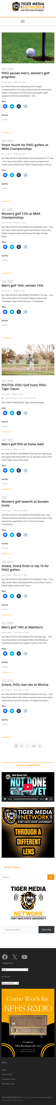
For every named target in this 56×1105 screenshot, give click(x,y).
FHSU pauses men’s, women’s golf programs (25, 75)
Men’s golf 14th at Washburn (22, 627)
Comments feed (8, 1079)
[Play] (5, 799)
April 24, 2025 (20, 154)
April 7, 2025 (18, 394)
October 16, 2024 (22, 690)
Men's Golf (31, 398)
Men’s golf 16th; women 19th (22, 285)
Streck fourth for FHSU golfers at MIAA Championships (25, 147)
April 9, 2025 (20, 291)
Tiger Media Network (11, 1097)
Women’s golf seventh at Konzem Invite (25, 503)
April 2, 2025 (20, 449)
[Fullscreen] (50, 799)
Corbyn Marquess (11, 398)
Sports (10, 68)
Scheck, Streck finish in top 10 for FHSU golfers (25, 568)
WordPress (48, 1097)
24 (34, 746)
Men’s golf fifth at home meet (23, 444)
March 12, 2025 (21, 575)
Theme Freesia (37, 1097)
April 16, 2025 (20, 223)
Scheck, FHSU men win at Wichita (25, 684)
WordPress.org (8, 1083)
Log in (4, 1070)
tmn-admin (7, 82)
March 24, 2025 (21, 511)
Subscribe (46, 929)
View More (8, 132)
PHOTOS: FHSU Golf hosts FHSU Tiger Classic (24, 387)
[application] (28, 787)
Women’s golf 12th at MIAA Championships (21, 215)
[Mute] (46, 799)
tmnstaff (6, 394)
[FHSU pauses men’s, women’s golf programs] (28, 47)
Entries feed (7, 1074)
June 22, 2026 (20, 82)
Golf (4, 68)
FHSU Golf (23, 398)
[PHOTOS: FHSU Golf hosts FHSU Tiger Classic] (28, 359)
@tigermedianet (12, 867)
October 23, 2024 (22, 632)
